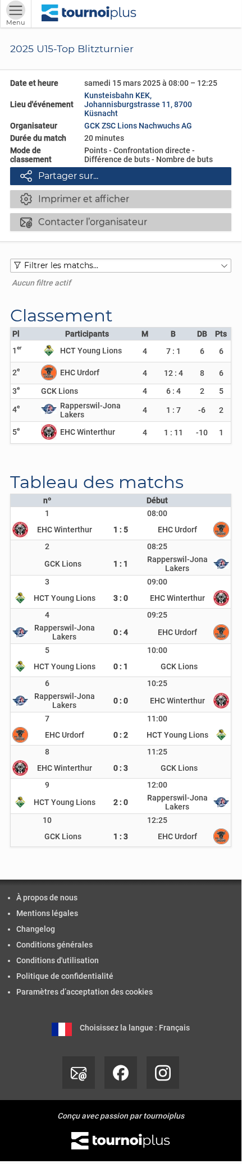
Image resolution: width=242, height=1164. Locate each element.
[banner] (89, 13)
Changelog (35, 928)
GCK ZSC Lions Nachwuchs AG (138, 125)
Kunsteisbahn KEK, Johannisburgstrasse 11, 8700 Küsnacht (138, 104)
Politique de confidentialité (64, 976)
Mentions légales (47, 913)
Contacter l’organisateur (83, 221)
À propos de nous (46, 897)
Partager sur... (59, 175)
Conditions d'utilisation (57, 960)
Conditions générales (54, 944)
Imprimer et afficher (74, 198)
